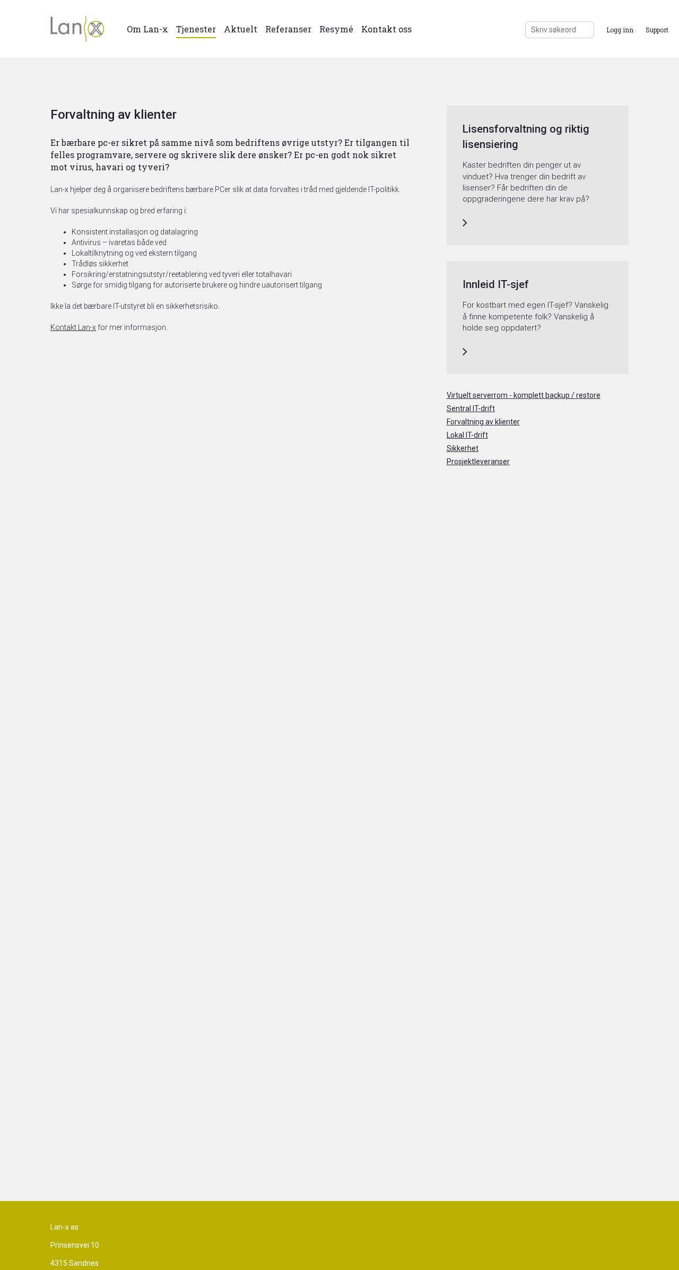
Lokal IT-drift (467, 435)
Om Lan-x (147, 28)
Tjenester (196, 28)
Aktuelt (240, 28)
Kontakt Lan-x (73, 327)
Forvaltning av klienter (483, 421)
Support (657, 29)
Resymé (336, 28)
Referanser (288, 28)
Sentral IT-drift (471, 408)
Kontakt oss (386, 28)
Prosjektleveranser (478, 461)
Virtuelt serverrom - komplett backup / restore (523, 395)
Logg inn (619, 29)
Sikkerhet (462, 448)
